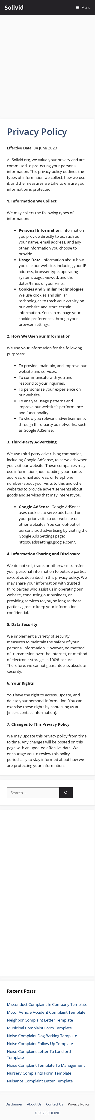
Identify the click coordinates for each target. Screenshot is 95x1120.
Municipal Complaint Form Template (39, 1028)
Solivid (14, 7)
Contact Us (54, 1104)
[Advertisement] (47, 64)
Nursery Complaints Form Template (39, 1073)
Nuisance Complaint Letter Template (40, 1081)
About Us (34, 1104)
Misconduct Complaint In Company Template (47, 1004)
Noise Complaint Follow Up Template (40, 1043)
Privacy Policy (79, 1104)
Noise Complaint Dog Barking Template (42, 1035)
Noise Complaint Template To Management (46, 1065)
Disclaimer (14, 1104)
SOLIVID (54, 1113)
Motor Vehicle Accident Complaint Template (46, 1012)
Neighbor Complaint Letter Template (40, 1020)
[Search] (66, 792)
